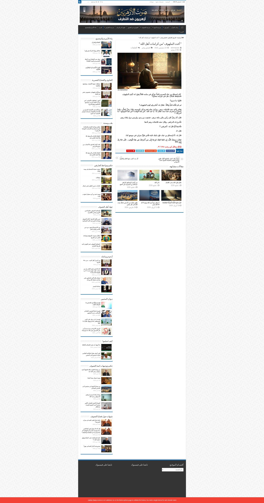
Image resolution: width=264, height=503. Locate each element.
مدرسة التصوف (146, 27)
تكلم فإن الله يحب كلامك (173, 182)
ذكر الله (156, 182)
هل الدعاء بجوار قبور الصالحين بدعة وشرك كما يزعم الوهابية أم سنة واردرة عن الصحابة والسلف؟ (91, 430)
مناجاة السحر (96, 286)
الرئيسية (168, 2)
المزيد (182, 32)
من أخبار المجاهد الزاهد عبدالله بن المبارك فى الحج (128, 183)
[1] (176, 141)
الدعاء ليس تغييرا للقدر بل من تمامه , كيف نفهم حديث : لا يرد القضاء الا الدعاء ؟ (92, 270)
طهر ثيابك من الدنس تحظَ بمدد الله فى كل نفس (127, 203)
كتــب (100, 27)
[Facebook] (100, 2)
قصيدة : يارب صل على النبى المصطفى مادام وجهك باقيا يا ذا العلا (91, 321)
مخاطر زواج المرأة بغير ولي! (92, 50)
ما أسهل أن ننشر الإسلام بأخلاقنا (91, 345)
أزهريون (166, 27)
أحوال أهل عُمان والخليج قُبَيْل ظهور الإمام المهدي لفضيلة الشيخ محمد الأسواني (168, 159)
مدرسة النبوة (157, 27)
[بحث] (79, 1)
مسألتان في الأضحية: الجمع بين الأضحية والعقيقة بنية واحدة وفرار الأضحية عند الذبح (91, 111)
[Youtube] (92, 2)
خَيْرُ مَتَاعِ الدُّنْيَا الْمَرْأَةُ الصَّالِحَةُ (171, 203)
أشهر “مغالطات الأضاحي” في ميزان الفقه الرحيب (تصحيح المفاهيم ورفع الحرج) (92, 102)
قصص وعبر (163, 37)
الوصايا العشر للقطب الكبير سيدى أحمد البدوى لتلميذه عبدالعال (92, 405)
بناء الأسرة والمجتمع (91, 27)
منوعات (152, 2)
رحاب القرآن (174, 27)
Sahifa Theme (92, 500)
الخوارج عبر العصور (133, 27)
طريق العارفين (172, 37)
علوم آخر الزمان (120, 27)
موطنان (98, 177)
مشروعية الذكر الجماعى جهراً (92, 446)
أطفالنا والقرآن (96, 42)
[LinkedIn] (94, 2)
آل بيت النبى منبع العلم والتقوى (129, 157)
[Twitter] (98, 2)
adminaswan (175, 48)
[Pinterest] (96, 2)
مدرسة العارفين (109, 27)
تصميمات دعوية (159, 2)
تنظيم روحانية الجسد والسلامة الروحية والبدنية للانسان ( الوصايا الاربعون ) (91, 128)
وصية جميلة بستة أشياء (93, 378)
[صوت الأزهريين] (132, 13)
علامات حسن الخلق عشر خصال (91, 186)
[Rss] (102, 2)
